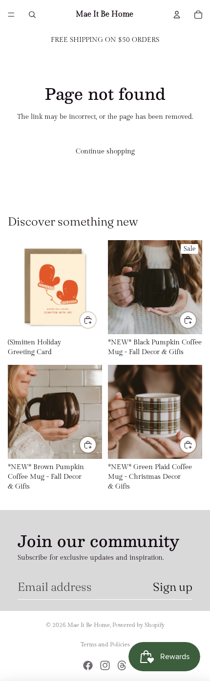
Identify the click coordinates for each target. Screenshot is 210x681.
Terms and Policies (105, 644)
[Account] (177, 14)
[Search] (32, 14)
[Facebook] (88, 665)
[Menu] (11, 14)
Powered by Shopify (138, 625)
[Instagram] (105, 665)
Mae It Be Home (88, 625)
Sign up (172, 587)
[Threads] (122, 665)
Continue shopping (105, 151)
